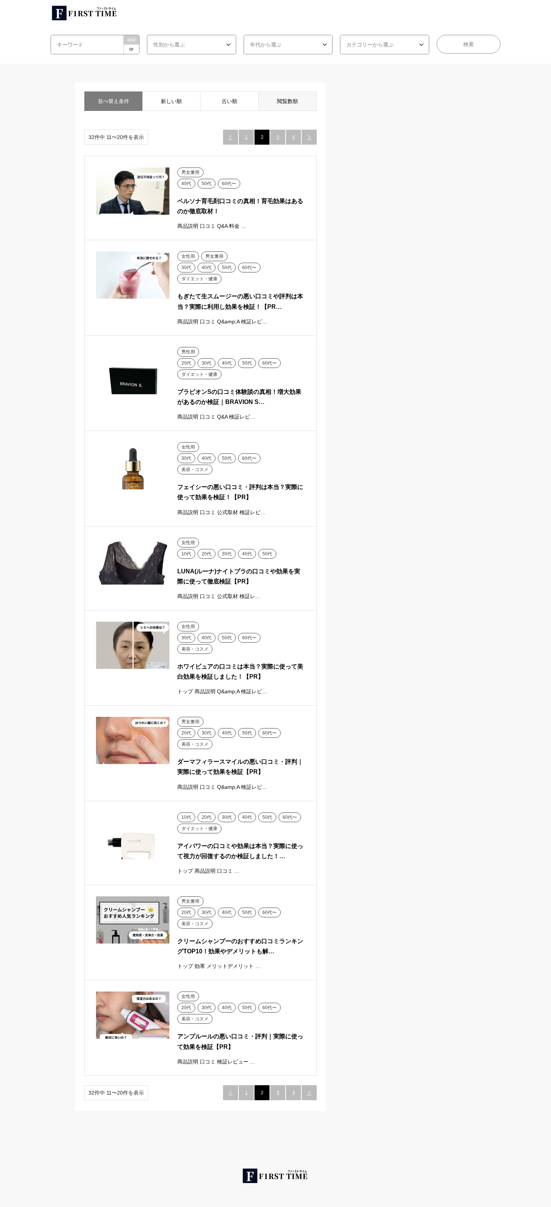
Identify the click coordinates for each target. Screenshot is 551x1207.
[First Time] (85, 13)
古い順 (229, 101)
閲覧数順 (287, 101)
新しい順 (171, 101)
